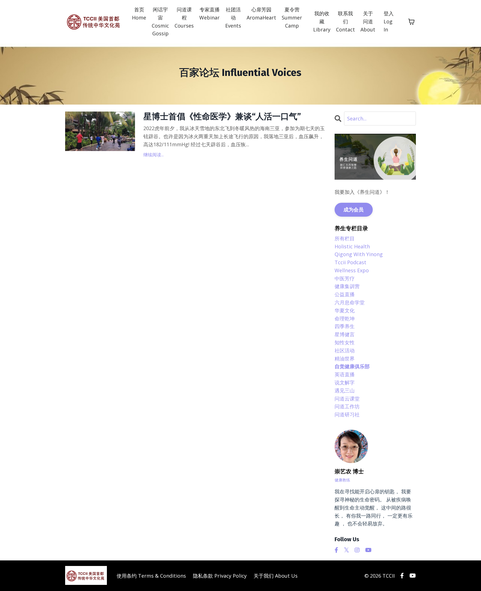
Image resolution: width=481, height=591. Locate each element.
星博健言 (345, 334)
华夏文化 (345, 310)
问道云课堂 (347, 398)
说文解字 (345, 382)
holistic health (352, 246)
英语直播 (345, 374)
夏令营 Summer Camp (292, 17)
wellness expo (352, 270)
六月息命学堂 (350, 302)
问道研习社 (347, 414)
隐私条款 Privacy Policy (220, 575)
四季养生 (345, 326)
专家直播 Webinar (209, 13)
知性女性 (345, 342)
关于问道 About (367, 21)
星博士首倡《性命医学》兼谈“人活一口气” (222, 117)
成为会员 (353, 209)
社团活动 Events (233, 17)
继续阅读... (153, 155)
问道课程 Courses (184, 17)
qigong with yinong (359, 254)
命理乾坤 (345, 318)
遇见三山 (345, 390)
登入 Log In (389, 21)
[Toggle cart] (411, 21)
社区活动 (345, 350)
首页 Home (139, 13)
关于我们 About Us (276, 575)
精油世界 (345, 358)
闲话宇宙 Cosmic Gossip (160, 21)
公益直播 (345, 294)
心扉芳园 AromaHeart (261, 13)
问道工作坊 (347, 406)
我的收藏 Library (321, 21)
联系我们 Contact (345, 21)
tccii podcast (350, 262)
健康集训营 (347, 286)
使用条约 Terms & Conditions (151, 575)
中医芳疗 (345, 278)
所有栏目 (345, 238)
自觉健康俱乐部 (352, 366)
